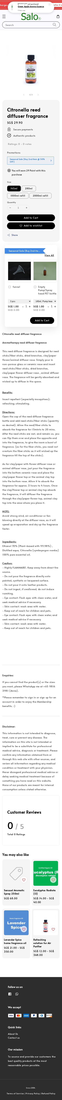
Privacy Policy (33, 1093)
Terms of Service (15, 1093)
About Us (13, 1033)
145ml (13, 188)
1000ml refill (17, 195)
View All (49, 255)
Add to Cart (31, 217)
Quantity (11, 202)
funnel (16, 286)
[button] (3, 16)
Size (9, 182)
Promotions (14, 152)
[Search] (54, 25)
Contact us (14, 1037)
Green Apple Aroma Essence (31, 6)
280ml (29, 188)
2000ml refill (40, 195)
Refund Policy (48, 1093)
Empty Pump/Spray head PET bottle (47, 290)
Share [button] (15, 235)
